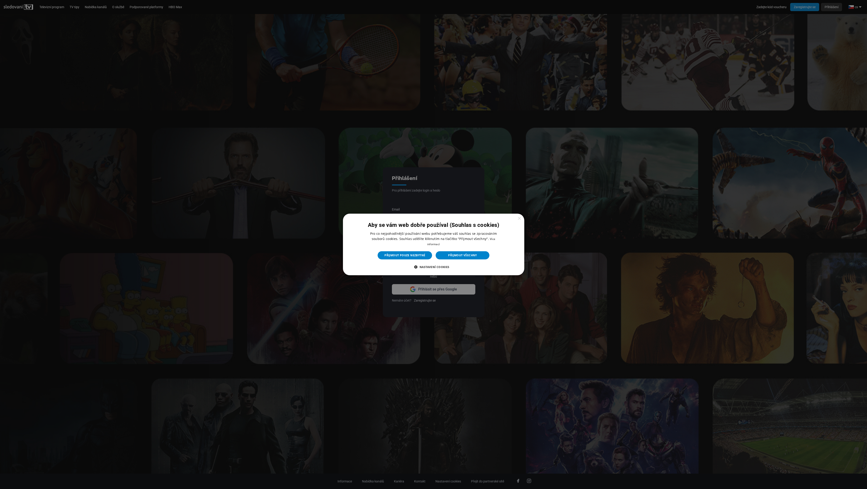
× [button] (519, 218)
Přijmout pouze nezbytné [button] (404, 255)
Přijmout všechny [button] (462, 255)
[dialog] (433, 244)
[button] (433, 267)
